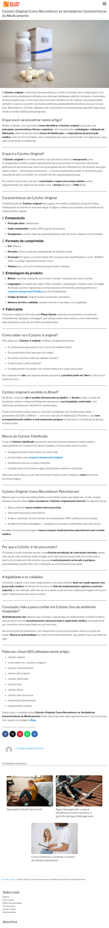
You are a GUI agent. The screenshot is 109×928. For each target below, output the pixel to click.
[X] (12, 734)
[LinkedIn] (34, 734)
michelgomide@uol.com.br (29, 748)
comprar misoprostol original (45, 457)
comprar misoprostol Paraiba (25, 291)
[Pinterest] (20, 734)
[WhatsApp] (27, 734)
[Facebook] (5, 734)
